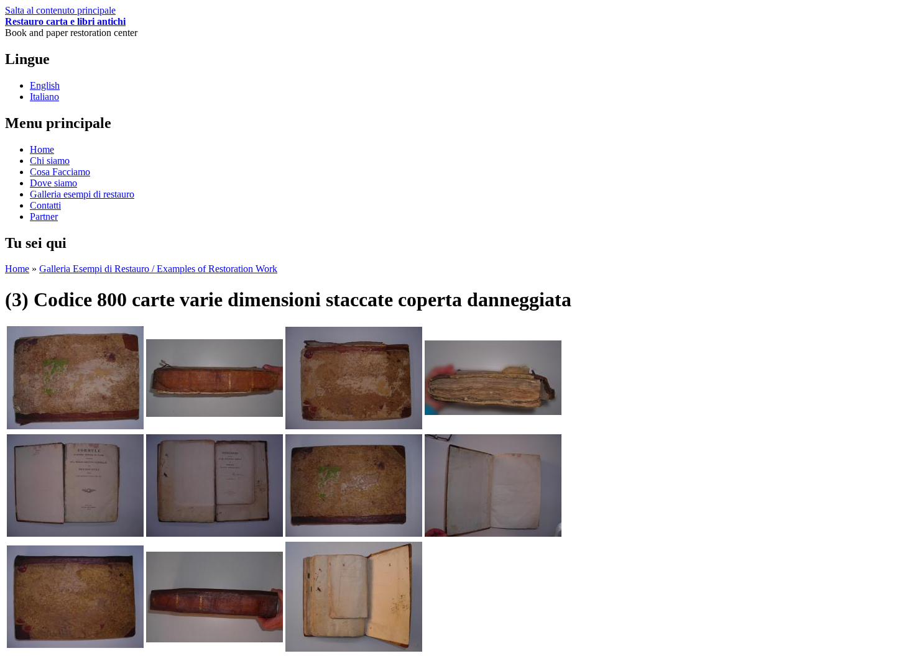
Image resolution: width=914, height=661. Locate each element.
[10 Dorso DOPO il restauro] (214, 639)
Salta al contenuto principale (60, 10)
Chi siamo (50, 160)
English (45, 85)
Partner (44, 216)
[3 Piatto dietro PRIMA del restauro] (353, 426)
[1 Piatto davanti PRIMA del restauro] (75, 426)
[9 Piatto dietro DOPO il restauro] (75, 644)
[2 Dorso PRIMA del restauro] (214, 413)
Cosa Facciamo (60, 171)
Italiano (44, 96)
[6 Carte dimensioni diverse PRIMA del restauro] (214, 533)
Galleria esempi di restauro (82, 194)
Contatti (45, 205)
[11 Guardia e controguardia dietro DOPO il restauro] (353, 648)
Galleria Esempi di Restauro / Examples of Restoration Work (158, 268)
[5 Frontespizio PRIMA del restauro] (75, 533)
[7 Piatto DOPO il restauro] (353, 533)
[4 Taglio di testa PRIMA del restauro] (493, 411)
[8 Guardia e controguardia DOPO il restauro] (493, 533)
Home (42, 149)
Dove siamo (53, 183)
